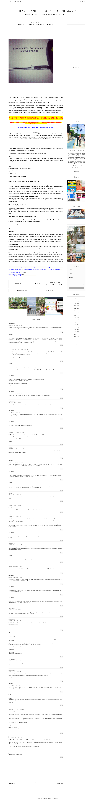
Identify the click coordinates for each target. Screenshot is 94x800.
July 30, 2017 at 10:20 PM (15, 685)
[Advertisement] (36, 32)
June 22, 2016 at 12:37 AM (15, 544)
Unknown (11, 334)
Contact (19, 1)
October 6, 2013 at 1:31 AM (15, 325)
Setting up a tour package (54, 286)
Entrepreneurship (57, 284)
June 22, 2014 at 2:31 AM (15, 364)
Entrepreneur (49, 284)
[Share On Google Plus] (36, 283)
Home (10, 1)
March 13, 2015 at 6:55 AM (15, 393)
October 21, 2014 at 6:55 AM (16, 377)
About (14, 1)
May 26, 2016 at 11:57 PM (15, 494)
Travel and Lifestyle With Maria (51, 798)
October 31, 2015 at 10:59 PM (16, 423)
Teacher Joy (12, 543)
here (10, 213)
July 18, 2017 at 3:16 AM (15, 671)
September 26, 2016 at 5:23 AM (17, 598)
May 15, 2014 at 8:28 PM (15, 336)
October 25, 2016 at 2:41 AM (16, 609)
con (10, 694)
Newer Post (12, 783)
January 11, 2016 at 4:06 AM (16, 462)
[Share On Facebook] (34, 283)
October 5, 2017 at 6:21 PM (15, 737)
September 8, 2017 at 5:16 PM (16, 709)
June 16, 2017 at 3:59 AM (15, 620)
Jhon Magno (12, 608)
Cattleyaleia (16, 348)
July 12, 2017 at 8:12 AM (15, 660)
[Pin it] (38, 283)
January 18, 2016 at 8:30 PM (16, 473)
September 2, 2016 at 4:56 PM (16, 588)
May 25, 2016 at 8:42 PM (15, 483)
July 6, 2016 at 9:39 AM (15, 556)
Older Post (60, 783)
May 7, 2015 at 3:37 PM (14, 412)
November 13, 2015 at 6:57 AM (16, 448)
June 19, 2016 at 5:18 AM (15, 533)
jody (10, 632)
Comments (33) (17, 283)
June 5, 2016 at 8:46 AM (15, 505)
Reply (61, 332)
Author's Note (56, 282)
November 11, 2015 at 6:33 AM (16, 432)
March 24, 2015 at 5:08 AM (15, 402)
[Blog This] (40, 283)
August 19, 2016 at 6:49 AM (15, 566)
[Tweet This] (32, 283)
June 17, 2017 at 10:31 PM (15, 634)
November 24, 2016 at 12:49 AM (20, 349)
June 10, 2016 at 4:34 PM (15, 516)
